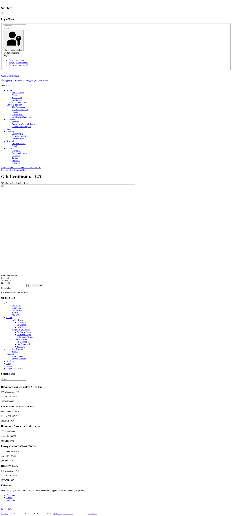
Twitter (15, 158)
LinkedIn (16, 160)
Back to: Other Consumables (13, 170)
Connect (10, 148)
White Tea (16, 305)
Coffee (9, 317)
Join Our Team (18, 93)
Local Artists (17, 114)
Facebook (16, 156)
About (9, 90)
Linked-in (10, 500)
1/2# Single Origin (25, 337)
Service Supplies (19, 359)
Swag (8, 363)
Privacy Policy (7, 509)
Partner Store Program (21, 126)
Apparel (9, 366)
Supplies (10, 354)
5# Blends (21, 322)
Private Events (18, 139)
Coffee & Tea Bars (14, 105)
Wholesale (10, 119)
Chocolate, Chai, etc (15, 349)
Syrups (15, 351)
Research (10, 141)
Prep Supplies (17, 356)
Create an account (16, 60)
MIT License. (57, 514)
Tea (8, 303)
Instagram (16, 163)
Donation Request (19, 153)
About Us (16, 95)
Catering (10, 131)
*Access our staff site (10, 76)
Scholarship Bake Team (22, 117)
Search (4, 85)
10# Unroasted (23, 344)
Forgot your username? (18, 63)
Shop (8, 129)
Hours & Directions (20, 109)
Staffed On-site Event (21, 136)
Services (15, 122)
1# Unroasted (23, 342)
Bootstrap (4, 514)
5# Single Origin (24, 332)
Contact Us (16, 151)
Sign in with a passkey (13, 50)
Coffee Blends (18, 320)
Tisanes (15, 313)
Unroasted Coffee (19, 339)
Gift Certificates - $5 (32, 167)
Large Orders (17, 134)
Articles (15, 146)
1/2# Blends (22, 327)
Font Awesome (68, 514)
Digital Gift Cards (14, 368)
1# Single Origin (24, 334)
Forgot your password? (18, 65)
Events (15, 112)
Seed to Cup (17, 97)
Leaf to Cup (17, 100)
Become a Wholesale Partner (24, 124)
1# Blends (21, 325)
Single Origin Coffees (21, 330)
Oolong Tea (17, 310)
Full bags (21, 346)
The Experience (18, 107)
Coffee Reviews (19, 143)
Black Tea (16, 315)
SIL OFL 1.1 (92, 514)
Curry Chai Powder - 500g (12, 167)
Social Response (19, 102)
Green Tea (16, 308)
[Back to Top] (2, 382)
